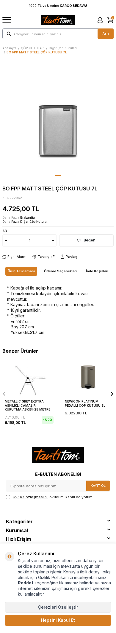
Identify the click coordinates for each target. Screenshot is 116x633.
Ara (105, 33)
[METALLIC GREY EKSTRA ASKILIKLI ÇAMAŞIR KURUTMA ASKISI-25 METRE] (28, 377)
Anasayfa (9, 48)
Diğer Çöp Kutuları (63, 48)
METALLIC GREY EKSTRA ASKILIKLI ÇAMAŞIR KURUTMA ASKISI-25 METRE (27, 405)
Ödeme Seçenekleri (60, 271)
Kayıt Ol (98, 485)
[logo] (58, 20)
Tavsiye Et (47, 257)
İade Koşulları (97, 271)
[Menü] (6, 20)
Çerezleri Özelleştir (58, 607)
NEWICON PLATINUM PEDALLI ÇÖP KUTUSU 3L (85, 404)
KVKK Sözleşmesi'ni (30, 497)
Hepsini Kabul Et (58, 620)
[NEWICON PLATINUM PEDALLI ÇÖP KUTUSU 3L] (88, 377)
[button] (58, 175)
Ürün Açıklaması (21, 271)
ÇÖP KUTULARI (33, 48)
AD (4, 231)
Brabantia (27, 218)
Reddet (25, 582)
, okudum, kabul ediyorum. (53, 497)
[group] (58, 117)
